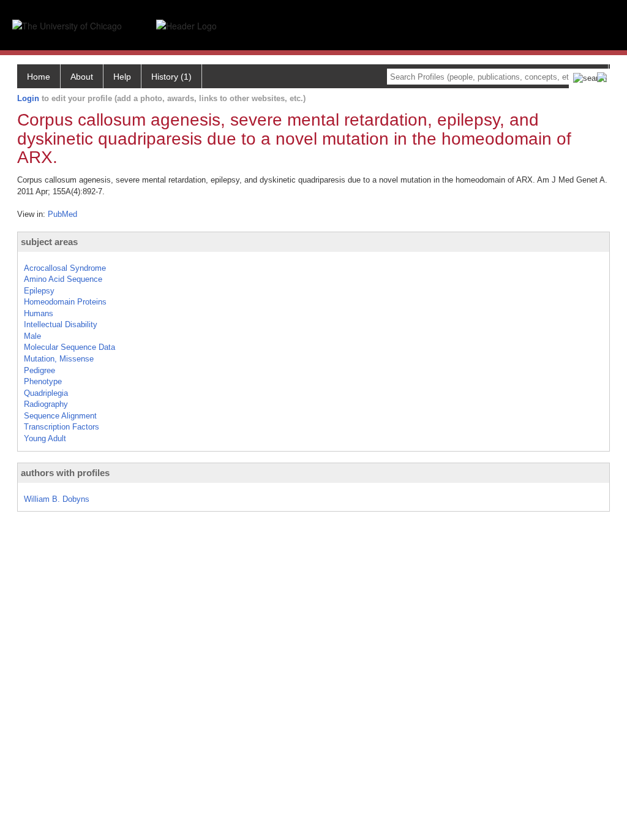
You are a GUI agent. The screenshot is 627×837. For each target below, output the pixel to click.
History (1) (171, 76)
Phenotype (43, 381)
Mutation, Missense (59, 358)
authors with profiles (65, 473)
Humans (38, 313)
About (81, 76)
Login (28, 98)
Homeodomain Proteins (65, 301)
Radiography (46, 404)
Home (38, 76)
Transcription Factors (61, 426)
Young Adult (45, 438)
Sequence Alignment (60, 415)
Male (32, 336)
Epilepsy (39, 290)
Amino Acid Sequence (63, 279)
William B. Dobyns (56, 499)
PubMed (62, 214)
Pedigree (39, 370)
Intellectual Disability (60, 324)
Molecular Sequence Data (69, 347)
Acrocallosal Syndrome (65, 268)
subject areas (49, 242)
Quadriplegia (46, 393)
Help (122, 76)
